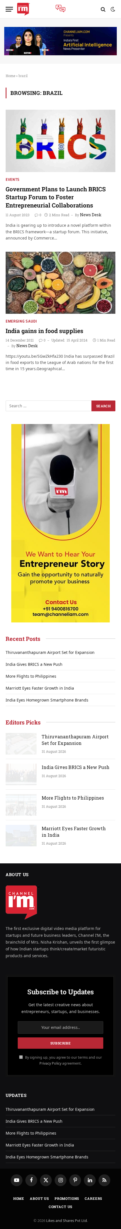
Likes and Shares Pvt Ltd (66, 1220)
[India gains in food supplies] (60, 283)
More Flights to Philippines (31, 676)
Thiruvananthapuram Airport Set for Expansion (50, 652)
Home (10, 75)
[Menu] (9, 9)
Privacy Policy (50, 1063)
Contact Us (60, 1206)
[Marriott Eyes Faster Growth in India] (21, 835)
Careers (93, 1198)
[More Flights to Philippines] (21, 805)
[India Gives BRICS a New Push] (21, 774)
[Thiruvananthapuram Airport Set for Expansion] (21, 744)
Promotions (67, 1198)
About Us (39, 1198)
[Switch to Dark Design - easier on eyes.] (112, 9)
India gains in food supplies (44, 331)
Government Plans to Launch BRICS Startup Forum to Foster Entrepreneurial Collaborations (56, 197)
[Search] (103, 9)
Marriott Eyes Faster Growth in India (40, 688)
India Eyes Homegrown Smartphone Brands (47, 700)
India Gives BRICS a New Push (34, 664)
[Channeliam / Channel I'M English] (23, 9)
